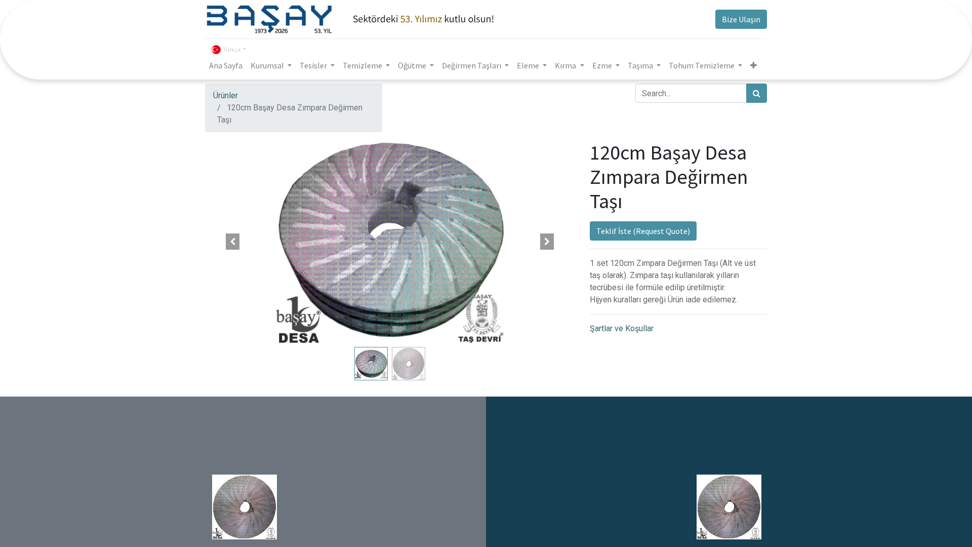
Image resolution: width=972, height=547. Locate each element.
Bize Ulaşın (741, 19)
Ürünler (225, 95)
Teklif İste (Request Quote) (643, 231)
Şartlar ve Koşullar (622, 328)
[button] (753, 65)
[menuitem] (226, 65)
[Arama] (756, 93)
